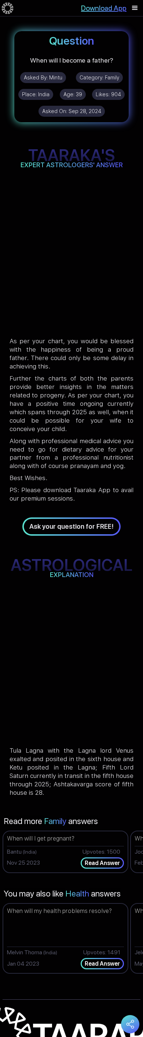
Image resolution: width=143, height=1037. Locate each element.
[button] (135, 8)
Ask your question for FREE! (71, 526)
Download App (103, 8)
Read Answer (102, 863)
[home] (7, 8)
